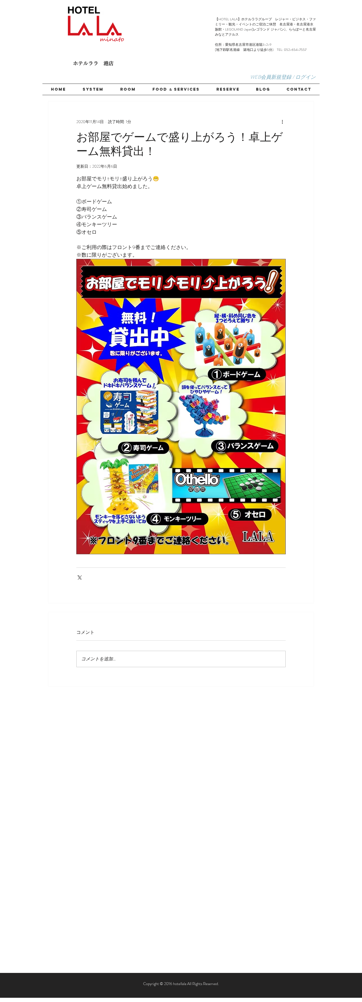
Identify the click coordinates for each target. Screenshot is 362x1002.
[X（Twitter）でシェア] (79, 577)
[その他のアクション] (282, 121)
